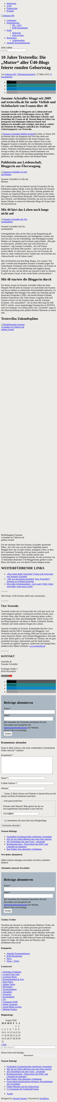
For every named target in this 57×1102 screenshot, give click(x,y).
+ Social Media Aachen (11, 1007)
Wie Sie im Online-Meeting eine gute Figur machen (29, 839)
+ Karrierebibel (7, 997)
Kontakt (10, 11)
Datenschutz (12, 8)
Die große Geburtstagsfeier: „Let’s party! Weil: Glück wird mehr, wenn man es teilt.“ (30, 585)
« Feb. (4, 1044)
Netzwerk (16, 33)
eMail (7, 715)
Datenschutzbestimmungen (15, 727)
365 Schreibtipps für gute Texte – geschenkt (26, 841)
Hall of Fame (18, 35)
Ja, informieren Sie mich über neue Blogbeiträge (25, 820)
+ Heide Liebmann (9, 1004)
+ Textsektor (6, 992)
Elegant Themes (20, 1098)
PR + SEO (17, 25)
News (9, 958)
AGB (9, 6)
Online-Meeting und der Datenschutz (23, 1086)
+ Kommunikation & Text (12, 979)
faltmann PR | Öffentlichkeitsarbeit (20, 74)
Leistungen (11, 20)
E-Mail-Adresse (9, 783)
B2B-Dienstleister (20, 28)
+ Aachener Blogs (9, 977)
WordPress (44, 1098)
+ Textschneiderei (9, 989)
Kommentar (7, 755)
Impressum (11, 3)
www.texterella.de (37, 646)
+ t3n (3, 999)
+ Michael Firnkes (9, 1009)
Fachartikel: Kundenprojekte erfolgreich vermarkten (29, 836)
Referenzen (12, 38)
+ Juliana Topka (8, 984)
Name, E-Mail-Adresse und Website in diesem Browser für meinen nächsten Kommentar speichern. (28, 794)
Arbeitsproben (18, 40)
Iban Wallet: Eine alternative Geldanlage (24, 849)
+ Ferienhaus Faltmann (11, 972)
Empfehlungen (13, 23)
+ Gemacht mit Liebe (10, 974)
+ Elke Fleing (7, 982)
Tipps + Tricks (13, 961)
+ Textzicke (6, 994)
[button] (11, 82)
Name (7, 708)
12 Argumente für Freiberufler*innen (23, 1089)
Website (4, 788)
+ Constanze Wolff (9, 1002)
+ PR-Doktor (7, 987)
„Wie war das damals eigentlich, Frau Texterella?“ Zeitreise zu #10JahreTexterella (28, 580)
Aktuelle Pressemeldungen (18, 43)
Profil (9, 30)
